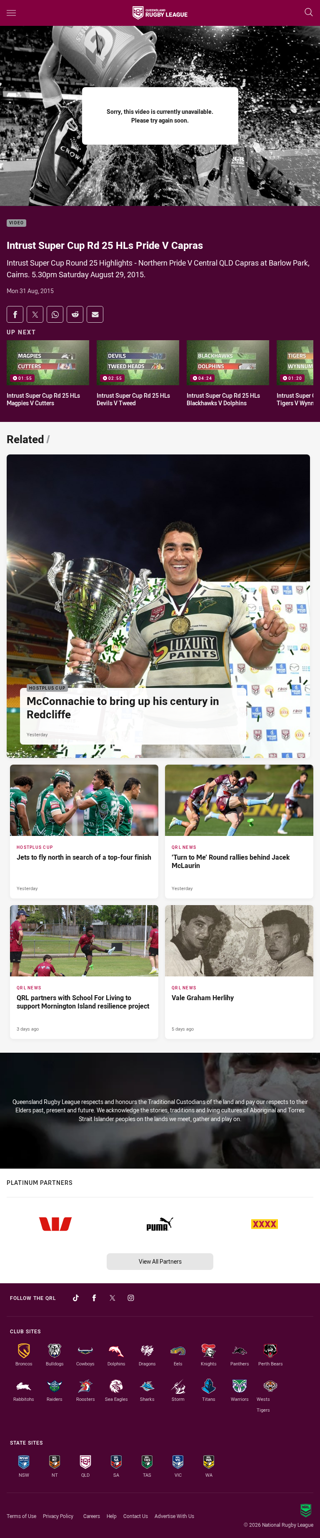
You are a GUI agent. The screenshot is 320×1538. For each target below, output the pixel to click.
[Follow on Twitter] (112, 1297)
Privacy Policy (58, 1516)
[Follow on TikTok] (75, 1297)
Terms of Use (21, 1516)
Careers (91, 1516)
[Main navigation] (11, 13)
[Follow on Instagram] (131, 1297)
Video (16, 223)
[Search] (308, 13)
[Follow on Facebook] (94, 1297)
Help (112, 1516)
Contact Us (135, 1516)
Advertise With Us (174, 1516)
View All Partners (160, 1261)
